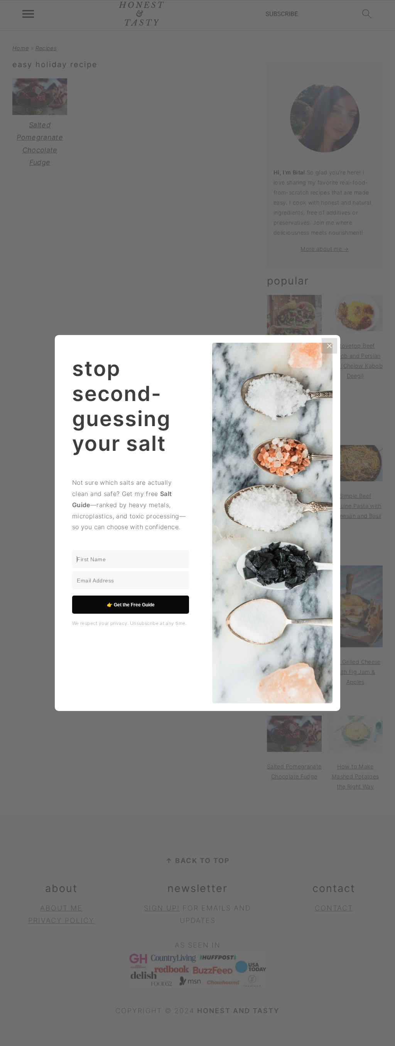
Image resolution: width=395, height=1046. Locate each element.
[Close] (329, 346)
